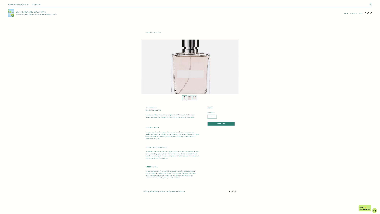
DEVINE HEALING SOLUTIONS (31, 11)
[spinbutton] (212, 116)
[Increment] (215, 116)
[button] (371, 4)
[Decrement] (209, 116)
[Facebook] (365, 13)
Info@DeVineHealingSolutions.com (18, 4)
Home (147, 32)
